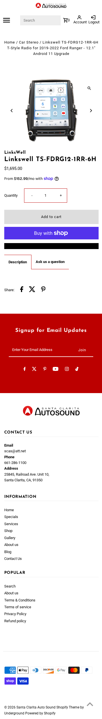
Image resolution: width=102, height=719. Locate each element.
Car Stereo (29, 42)
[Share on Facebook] (21, 290)
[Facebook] (25, 370)
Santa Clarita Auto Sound (36, 707)
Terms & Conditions (19, 600)
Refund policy (15, 621)
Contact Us (13, 558)
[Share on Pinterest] (43, 290)
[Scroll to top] (90, 704)
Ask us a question (50, 262)
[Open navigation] (11, 20)
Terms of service (17, 607)
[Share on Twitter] (32, 290)
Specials (11, 517)
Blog (7, 552)
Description (17, 262)
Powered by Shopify (40, 713)
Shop (8, 531)
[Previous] (12, 110)
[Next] (90, 110)
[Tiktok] (76, 370)
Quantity (11, 195)
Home (9, 42)
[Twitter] (34, 370)
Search (10, 586)
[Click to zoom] (89, 88)
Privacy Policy (15, 614)
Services (11, 524)
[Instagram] (67, 370)
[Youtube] (55, 370)
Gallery (9, 538)
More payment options (51, 246)
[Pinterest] (44, 370)
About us (11, 545)
